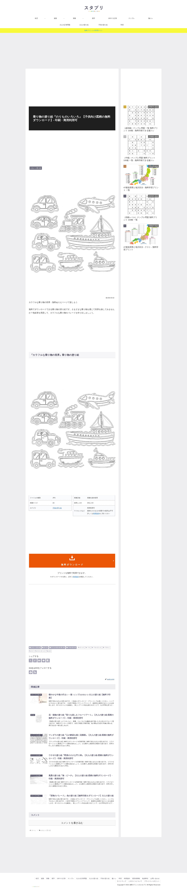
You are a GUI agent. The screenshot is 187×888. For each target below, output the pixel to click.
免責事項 (145, 878)
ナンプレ (71, 878)
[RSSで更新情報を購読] (35, 672)
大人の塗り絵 (93, 878)
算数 (47, 878)
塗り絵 (46, 647)
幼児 (32, 651)
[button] (48, 660)
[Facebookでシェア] (35, 660)
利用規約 (96, 513)
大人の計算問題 (81, 878)
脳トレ (114, 878)
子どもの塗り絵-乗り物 (58, 647)
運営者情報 (136, 878)
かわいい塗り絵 (35, 647)
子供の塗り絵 (57, 508)
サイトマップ (121, 881)
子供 (88, 647)
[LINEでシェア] (43, 660)
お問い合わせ (155, 878)
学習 (120, 878)
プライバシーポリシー (151, 881)
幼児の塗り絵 (41, 651)
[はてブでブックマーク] (39, 660)
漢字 (53, 878)
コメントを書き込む (72, 823)
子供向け (107, 647)
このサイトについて (135, 881)
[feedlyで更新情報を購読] (30, 672)
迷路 (42, 878)
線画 (49, 651)
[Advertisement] (93, 50)
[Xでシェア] (30, 660)
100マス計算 (61, 878)
